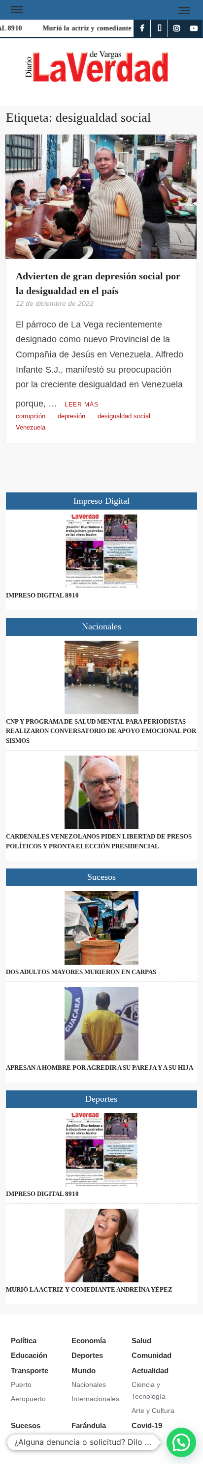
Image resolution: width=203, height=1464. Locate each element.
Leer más (82, 404)
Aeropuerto (28, 1399)
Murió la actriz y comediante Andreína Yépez (109, 28)
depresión (71, 416)
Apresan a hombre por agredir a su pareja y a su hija (99, 1067)
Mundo (83, 1370)
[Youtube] (194, 28)
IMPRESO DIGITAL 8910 (42, 595)
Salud (141, 1340)
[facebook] (142, 28)
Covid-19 (147, 1425)
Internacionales (95, 1399)
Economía (88, 1340)
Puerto (21, 1384)
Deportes (87, 1355)
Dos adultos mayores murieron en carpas (81, 972)
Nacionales (88, 1384)
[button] (181, 1442)
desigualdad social (124, 416)
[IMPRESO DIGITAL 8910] (101, 551)
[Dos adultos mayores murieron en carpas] (101, 928)
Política (23, 1340)
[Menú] (16, 10)
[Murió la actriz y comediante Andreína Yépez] (101, 1245)
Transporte (29, 1370)
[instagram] (176, 28)
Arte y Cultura (153, 1410)
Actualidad (150, 1370)
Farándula (88, 1425)
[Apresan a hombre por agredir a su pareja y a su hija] (101, 1023)
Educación (29, 1355)
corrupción (30, 416)
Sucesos (25, 1425)
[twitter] (159, 28)
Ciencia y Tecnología (149, 1390)
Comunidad (151, 1355)
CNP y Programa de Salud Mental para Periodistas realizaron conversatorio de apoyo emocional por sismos (101, 731)
